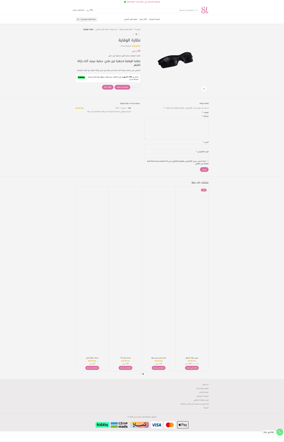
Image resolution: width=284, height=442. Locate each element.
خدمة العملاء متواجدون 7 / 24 (86, 19)
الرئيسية (137, 29)
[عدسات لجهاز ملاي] (92, 272)
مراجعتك (205, 116)
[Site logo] (204, 10)
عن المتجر (205, 384)
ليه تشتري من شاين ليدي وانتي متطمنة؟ (194, 404)
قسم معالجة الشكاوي (201, 400)
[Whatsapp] (280, 432)
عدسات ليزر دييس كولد (158, 357)
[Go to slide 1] (143, 373)
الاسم (206, 142)
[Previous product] (139, 34)
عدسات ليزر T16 (125, 357)
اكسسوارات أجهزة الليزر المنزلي (106, 29)
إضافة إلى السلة (122, 87)
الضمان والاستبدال (202, 388)
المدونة (206, 408)
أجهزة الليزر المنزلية (126, 29)
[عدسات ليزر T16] (125, 272)
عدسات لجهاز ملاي (92, 357)
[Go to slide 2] (140, 373)
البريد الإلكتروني (202, 151)
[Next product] (133, 34)
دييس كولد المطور (191, 357)
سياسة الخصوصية (203, 396)
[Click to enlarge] (204, 89)
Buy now (107, 87)
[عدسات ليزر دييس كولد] (158, 272)
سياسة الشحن (204, 392)
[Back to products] (136, 34)
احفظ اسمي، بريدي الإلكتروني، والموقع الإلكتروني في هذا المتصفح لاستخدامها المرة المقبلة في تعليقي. (178, 162)
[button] (192, 368)
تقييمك (205, 112)
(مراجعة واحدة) (126, 45)
